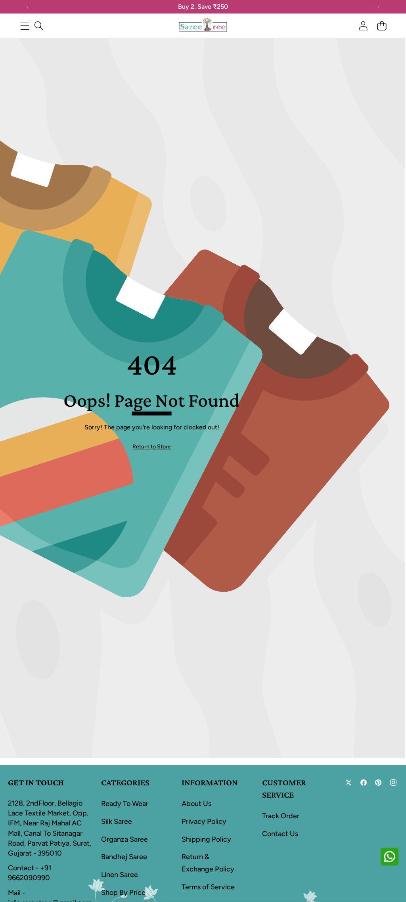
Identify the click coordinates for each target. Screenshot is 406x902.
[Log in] (363, 26)
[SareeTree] (203, 25)
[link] (151, 447)
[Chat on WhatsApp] (389, 856)
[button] (382, 26)
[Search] (39, 26)
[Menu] (25, 26)
